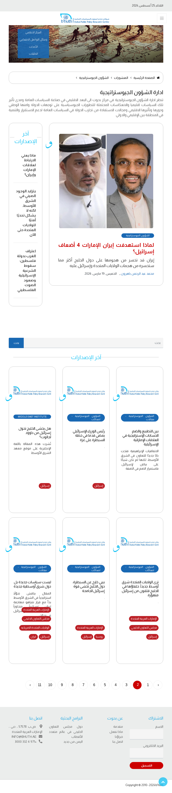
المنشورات (121, 78)
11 (39, 685)
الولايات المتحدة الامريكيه (35, 627)
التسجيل (146, 765)
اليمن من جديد (73, 741)
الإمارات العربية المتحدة (144, 618)
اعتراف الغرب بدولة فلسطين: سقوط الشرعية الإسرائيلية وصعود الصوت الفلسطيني (26, 270)
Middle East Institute (32, 416)
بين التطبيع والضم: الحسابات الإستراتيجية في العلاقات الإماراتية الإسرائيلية (141, 437)
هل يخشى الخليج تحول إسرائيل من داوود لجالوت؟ (35, 432)
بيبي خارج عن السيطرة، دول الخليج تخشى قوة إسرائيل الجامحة (89, 586)
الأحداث (33, 46)
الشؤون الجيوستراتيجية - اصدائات (86, 418)
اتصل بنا (117, 741)
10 (50, 685)
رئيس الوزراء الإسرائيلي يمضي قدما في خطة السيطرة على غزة (89, 435)
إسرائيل (98, 485)
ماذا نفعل (116, 731)
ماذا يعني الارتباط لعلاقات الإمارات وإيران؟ (28, 165)
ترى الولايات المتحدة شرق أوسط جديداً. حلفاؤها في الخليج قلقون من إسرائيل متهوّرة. (140, 588)
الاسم (159, 726)
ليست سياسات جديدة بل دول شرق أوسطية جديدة (32, 584)
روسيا (99, 636)
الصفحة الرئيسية (144, 78)
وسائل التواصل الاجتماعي (33, 39)
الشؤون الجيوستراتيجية (94, 78)
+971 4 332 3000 (26, 741)
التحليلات (33, 53)
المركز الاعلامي (33, 32)
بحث (16, 343)
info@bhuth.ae (24, 736)
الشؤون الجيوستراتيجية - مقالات (139, 418)
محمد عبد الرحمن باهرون (137, 273)
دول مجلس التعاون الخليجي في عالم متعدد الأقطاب (66, 731)
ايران (33, 636)
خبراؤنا (119, 736)
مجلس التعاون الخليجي (144, 627)
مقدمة (118, 726)
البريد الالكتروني (153, 745)
